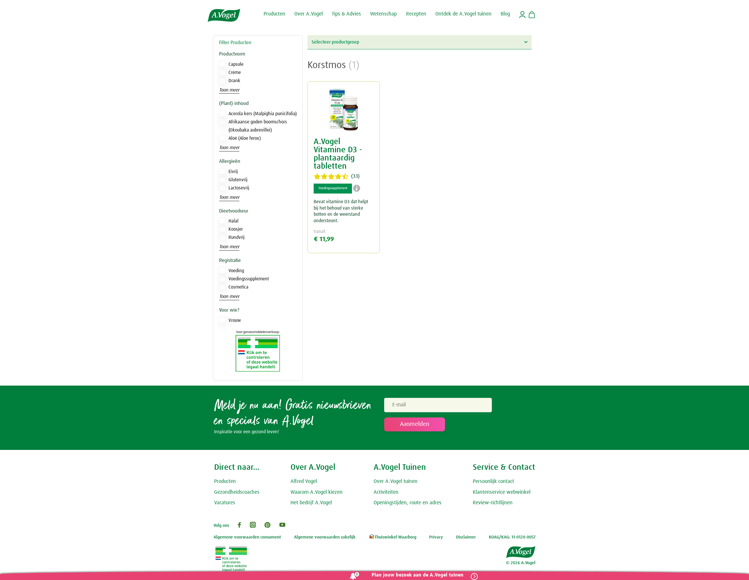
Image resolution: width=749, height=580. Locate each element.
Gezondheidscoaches (237, 492)
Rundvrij (237, 237)
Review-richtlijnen (493, 502)
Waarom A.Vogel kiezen (317, 492)
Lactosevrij (239, 188)
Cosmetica (238, 287)
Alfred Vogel (304, 481)
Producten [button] (274, 14)
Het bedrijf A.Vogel (311, 502)
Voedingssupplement (249, 279)
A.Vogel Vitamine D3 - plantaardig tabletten (338, 154)
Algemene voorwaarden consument (247, 537)
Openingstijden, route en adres (408, 502)
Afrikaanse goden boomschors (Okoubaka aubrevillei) (258, 126)
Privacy (436, 537)
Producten (225, 481)
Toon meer (229, 90)
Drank (234, 80)
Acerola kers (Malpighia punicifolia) (263, 113)
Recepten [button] (416, 14)
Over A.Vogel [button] (308, 14)
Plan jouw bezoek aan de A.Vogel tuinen (417, 575)
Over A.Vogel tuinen (396, 481)
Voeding (236, 270)
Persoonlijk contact (493, 481)
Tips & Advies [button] (346, 14)
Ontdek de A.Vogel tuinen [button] (463, 14)
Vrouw (235, 320)
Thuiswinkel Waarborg (395, 537)
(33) (355, 176)
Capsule (236, 64)
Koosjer (236, 229)
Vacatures (224, 502)
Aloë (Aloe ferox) (245, 138)
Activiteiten (386, 492)
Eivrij (233, 171)
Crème (235, 72)
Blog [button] (505, 14)
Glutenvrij (238, 179)
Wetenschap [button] (383, 14)
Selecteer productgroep (335, 42)
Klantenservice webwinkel (501, 492)
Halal (233, 221)
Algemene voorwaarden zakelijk (324, 537)
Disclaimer (466, 537)
